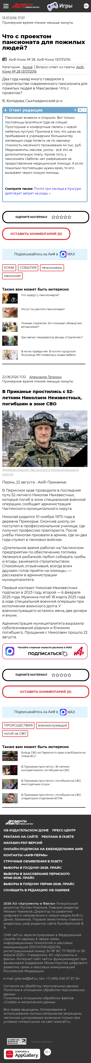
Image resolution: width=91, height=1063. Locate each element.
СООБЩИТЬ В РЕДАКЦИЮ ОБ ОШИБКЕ (37, 890)
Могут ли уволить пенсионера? (43, 309)
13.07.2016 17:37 (13, 18)
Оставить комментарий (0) (36, 234)
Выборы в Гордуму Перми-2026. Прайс (39, 884)
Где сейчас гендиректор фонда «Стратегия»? (52, 337)
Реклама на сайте (21, 837)
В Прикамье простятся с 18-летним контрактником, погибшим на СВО (45, 768)
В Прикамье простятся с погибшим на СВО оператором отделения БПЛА (51, 796)
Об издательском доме (26, 830)
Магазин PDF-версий (23, 843)
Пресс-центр (64, 830)
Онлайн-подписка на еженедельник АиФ (43, 849)
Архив (28, 67)
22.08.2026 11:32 (14, 377)
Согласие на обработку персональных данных (41, 986)
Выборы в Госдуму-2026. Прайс (33, 868)
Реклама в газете (58, 837)
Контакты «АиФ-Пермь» (26, 855)
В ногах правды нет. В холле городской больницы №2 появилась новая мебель (48, 353)
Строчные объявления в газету (33, 861)
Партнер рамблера (41, 1041)
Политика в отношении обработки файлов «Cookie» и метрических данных (39, 1000)
